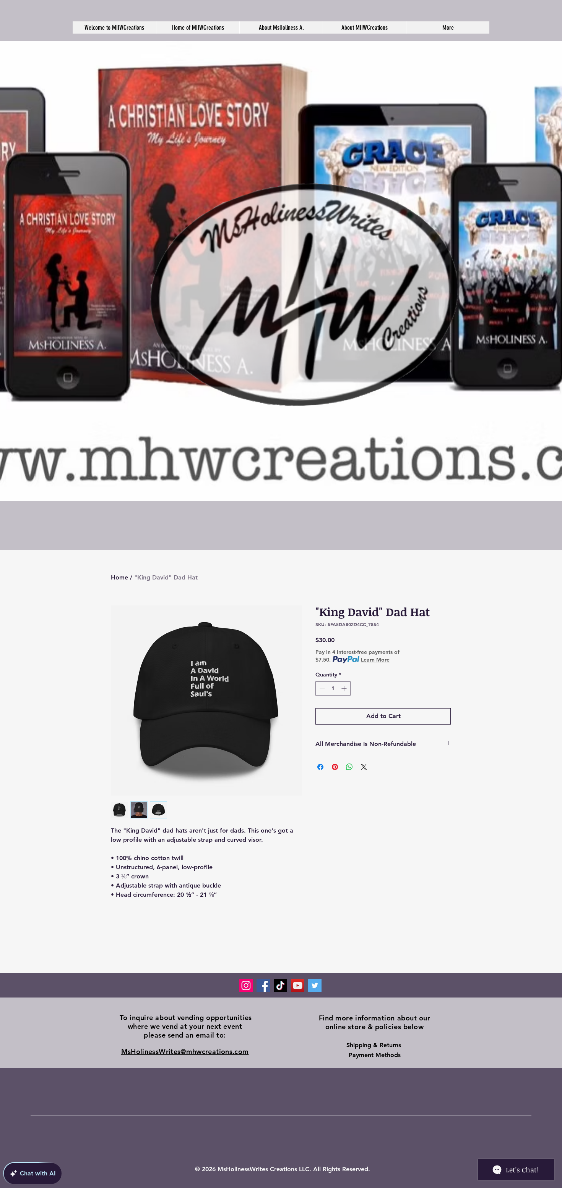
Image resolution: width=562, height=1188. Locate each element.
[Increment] (344, 688)
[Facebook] (263, 985)
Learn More (375, 659)
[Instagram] (246, 985)
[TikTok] (280, 985)
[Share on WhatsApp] (349, 767)
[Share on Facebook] (320, 767)
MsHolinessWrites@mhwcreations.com (185, 1051)
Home (119, 577)
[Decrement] (321, 688)
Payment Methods (375, 1055)
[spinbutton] (333, 688)
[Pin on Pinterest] (334, 767)
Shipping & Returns (374, 1045)
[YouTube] (297, 985)
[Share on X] (364, 767)
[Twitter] (315, 985)
